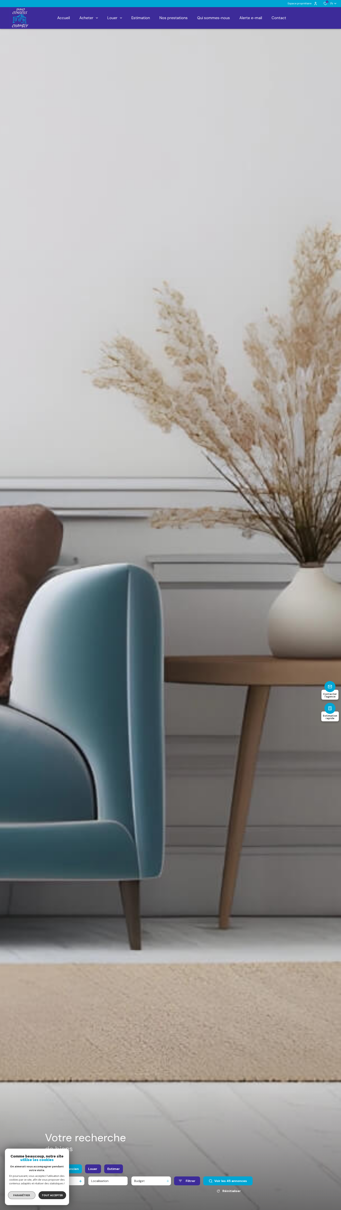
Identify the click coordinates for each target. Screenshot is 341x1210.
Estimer (113, 1169)
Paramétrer (21, 1195)
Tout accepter (52, 1195)
